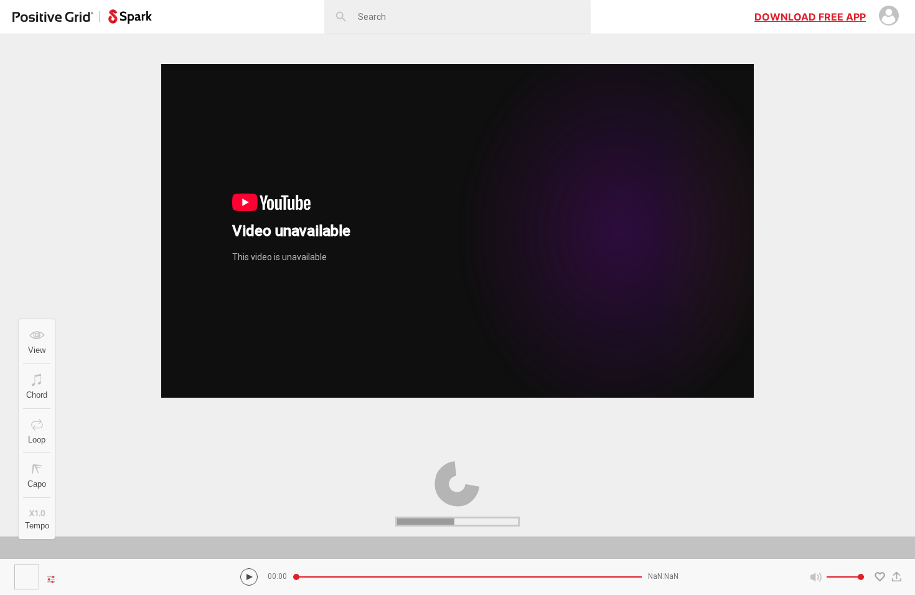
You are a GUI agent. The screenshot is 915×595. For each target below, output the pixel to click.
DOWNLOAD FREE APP (810, 16)
